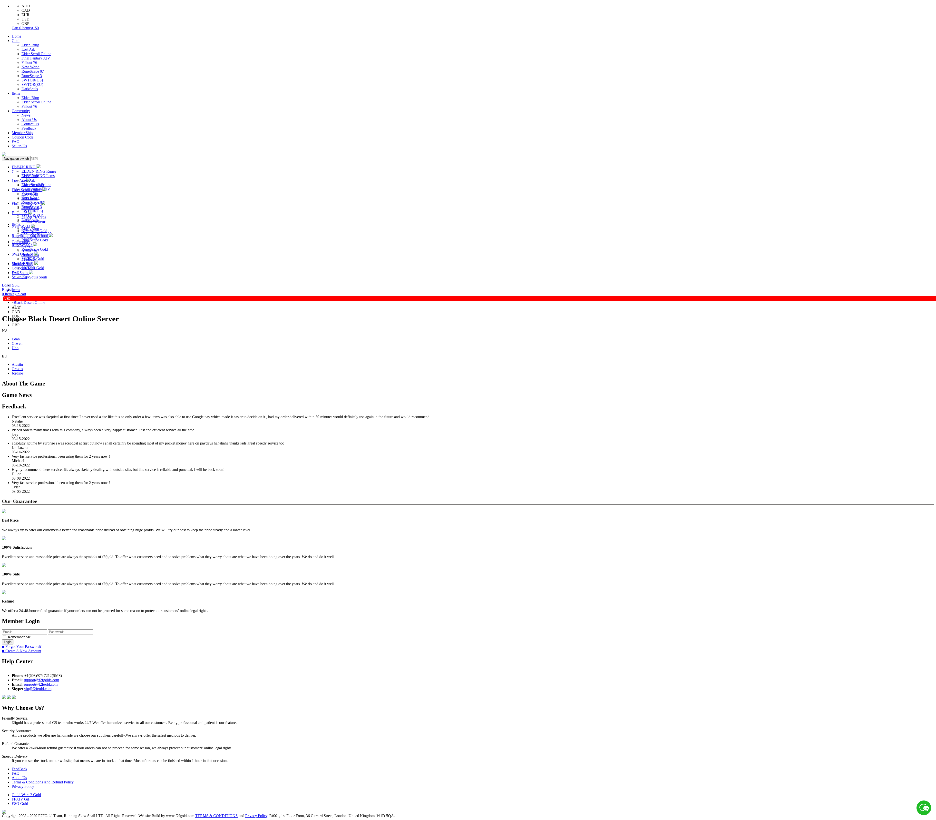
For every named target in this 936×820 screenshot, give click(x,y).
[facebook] (4, 697)
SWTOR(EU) (32, 84)
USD (25, 19)
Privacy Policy (23, 786)
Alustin (17, 364)
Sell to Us (19, 146)
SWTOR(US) (32, 80)
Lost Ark (28, 49)
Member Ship (22, 133)
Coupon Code (22, 137)
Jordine (17, 373)
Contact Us (30, 124)
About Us (29, 120)
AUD (25, 6)
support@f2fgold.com (41, 684)
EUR (25, 15)
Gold (16, 41)
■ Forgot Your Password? (21, 646)
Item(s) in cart (14, 294)
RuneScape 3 (31, 76)
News (25, 115)
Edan (16, 339)
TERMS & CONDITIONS (216, 816)
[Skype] (9, 697)
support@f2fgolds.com (41, 680)
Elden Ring (30, 45)
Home (16, 36)
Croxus (17, 369)
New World (30, 67)
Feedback (28, 128)
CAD (25, 10)
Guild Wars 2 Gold (26, 795)
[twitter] (14, 697)
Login (6, 285)
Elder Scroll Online (36, 54)
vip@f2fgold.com (37, 689)
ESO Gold (20, 803)
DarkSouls (29, 89)
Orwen (17, 343)
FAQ (16, 141)
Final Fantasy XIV (35, 58)
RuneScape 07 (32, 71)
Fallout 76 (29, 62)
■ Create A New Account (21, 651)
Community (21, 111)
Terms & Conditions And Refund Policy (43, 782)
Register (8, 289)
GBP (25, 23)
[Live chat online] (923, 807)
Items (16, 93)
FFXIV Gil (20, 799)
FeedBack (19, 769)
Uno (15, 348)
